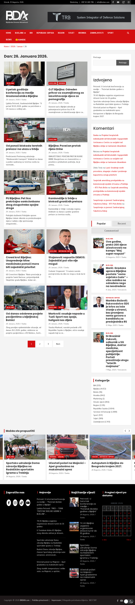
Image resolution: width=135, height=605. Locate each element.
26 (104, 533)
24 (125, 528)
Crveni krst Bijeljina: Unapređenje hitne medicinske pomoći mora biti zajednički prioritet (22, 262)
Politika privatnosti (40, 600)
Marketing (74, 2)
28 (112, 533)
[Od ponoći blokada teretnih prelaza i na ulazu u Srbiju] (24, 130)
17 (125, 523)
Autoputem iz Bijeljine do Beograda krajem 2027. (107, 464)
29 (117, 533)
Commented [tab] (111, 230)
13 (108, 523)
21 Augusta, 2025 (113, 257)
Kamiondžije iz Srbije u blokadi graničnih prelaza (65, 200)
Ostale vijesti (99, 402)
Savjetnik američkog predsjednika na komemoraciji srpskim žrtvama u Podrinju (110, 191)
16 (121, 523)
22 (117, 528)
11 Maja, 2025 (111, 325)
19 (104, 528)
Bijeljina (19, 33)
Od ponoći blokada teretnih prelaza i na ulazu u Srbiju (24, 147)
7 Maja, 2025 (111, 370)
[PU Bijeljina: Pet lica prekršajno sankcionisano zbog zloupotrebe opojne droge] (24, 182)
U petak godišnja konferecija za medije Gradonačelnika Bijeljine (22, 93)
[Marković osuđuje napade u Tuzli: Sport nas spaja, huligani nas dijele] (66, 297)
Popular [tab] (101, 223)
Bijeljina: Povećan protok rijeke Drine (65, 147)
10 (125, 518)
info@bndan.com (103, 2)
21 (113, 528)
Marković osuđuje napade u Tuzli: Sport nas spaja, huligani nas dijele (67, 317)
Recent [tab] (122, 223)
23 (121, 528)
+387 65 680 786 (87, 2)
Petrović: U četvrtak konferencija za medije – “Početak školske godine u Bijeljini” (108, 89)
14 (112, 523)
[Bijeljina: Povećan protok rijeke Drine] (66, 130)
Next (58, 344)
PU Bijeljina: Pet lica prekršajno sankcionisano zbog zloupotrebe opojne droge (23, 203)
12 (104, 523)
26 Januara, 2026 (13, 100)
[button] (129, 601)
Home (8, 33)
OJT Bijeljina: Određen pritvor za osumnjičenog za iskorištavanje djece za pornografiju (66, 94)
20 (108, 528)
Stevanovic (122, 290)
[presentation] (125, 431)
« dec (104, 540)
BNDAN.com (25, 600)
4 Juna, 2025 (111, 290)
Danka (24, 100)
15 (117, 523)
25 (129, 528)
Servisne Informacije (102, 412)
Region (61, 33)
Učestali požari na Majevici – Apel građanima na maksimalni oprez (67, 466)
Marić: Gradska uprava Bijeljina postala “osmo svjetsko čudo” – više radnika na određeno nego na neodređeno (117, 277)
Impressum (56, 600)
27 (108, 533)
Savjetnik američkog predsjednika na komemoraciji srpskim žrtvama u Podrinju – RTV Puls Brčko (110, 184)
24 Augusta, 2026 (13, 476)
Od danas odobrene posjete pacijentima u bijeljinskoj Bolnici (24, 317)
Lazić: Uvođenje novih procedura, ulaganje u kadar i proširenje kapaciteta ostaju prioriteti (110, 171)
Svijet (71, 33)
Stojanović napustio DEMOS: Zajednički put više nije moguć (67, 261)
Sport (110, 33)
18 (129, 523)
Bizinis (95, 392)
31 (125, 533)
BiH (31, 33)
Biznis (9, 39)
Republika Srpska (45, 33)
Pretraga (97, 57)
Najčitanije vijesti (83, 492)
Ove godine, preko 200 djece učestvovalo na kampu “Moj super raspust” (116, 247)
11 (129, 518)
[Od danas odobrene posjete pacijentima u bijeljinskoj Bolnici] (24, 297)
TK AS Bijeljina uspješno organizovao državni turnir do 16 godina (50, 524)
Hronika (82, 33)
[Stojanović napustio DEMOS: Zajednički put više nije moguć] (66, 241)
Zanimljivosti (96, 33)
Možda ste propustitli (20, 431)
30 (121, 533)
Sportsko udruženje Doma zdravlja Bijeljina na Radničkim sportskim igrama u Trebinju (23, 468)
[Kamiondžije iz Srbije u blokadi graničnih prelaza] (66, 182)
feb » (129, 540)
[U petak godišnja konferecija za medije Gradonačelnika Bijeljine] (24, 73)
